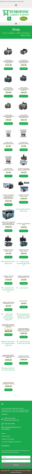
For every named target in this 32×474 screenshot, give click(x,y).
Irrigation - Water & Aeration (19, 33)
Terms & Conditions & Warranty (11, 442)
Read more (23, 68)
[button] (16, 5)
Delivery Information (8, 439)
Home (4, 33)
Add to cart (8, 68)
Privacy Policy (6, 436)
